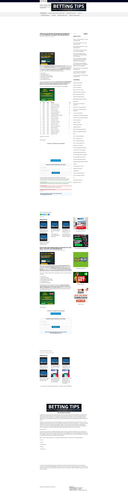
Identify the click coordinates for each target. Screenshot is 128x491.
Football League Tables (74, 15)
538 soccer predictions (77, 85)
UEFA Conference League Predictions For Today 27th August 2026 (44, 243)
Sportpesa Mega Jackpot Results (79, 157)
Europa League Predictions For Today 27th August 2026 (66, 231)
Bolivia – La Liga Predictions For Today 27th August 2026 (44, 231)
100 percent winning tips (66, 1)
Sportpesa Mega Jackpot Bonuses (79, 152)
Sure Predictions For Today (78, 166)
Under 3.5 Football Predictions (78, 175)
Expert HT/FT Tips (76, 122)
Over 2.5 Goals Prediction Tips (78, 143)
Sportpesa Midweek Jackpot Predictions (80, 161)
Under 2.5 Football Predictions (78, 173)
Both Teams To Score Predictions (79, 107)
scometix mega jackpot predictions (79, 147)
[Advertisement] (64, 25)
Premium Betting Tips (71, 13)
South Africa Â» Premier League (79, 150)
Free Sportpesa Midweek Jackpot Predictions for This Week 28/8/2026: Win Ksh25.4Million (80, 55)
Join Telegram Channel (55, 160)
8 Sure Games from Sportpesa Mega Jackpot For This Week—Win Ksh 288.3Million (56, 386)
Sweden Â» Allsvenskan (77, 168)
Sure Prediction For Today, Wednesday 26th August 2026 (55, 235)
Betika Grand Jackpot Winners (78, 96)
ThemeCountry (52, 486)
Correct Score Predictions (78, 113)
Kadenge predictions (77, 126)
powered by (47, 486)
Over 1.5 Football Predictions (78, 136)
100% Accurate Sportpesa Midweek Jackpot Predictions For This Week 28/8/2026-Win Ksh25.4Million (67, 381)
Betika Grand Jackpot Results (78, 94)
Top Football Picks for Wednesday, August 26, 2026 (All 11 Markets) (66, 235)
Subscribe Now (56, 172)
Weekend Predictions (62, 15)
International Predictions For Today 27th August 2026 (55, 231)
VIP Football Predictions (53, 1)
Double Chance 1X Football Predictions (80, 115)
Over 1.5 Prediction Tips (77, 138)
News (74, 133)
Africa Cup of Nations (77, 87)
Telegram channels (45, 15)
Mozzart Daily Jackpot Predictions (79, 129)
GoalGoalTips (42, 36)
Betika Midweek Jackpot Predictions (80, 99)
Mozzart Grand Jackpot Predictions (79, 131)
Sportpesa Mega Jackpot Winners (79, 159)
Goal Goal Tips (45, 5)
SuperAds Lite (42, 486)
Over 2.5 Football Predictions (78, 140)
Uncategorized (76, 170)
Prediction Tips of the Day (78, 145)
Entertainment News (77, 120)
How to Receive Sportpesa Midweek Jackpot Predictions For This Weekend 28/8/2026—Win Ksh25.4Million (80, 64)
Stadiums (54, 15)
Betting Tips (43, 1)
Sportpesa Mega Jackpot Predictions (56, 13)
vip (73, 177)
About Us (80, 13)
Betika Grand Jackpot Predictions (79, 92)
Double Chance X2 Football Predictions (80, 117)
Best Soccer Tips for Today (78, 89)
